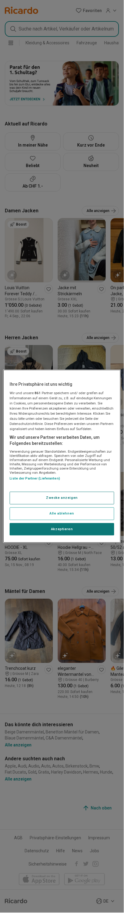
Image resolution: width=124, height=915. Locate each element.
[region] (61, 456)
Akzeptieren (62, 529)
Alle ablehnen (62, 513)
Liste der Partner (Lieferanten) (35, 478)
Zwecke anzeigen (62, 497)
